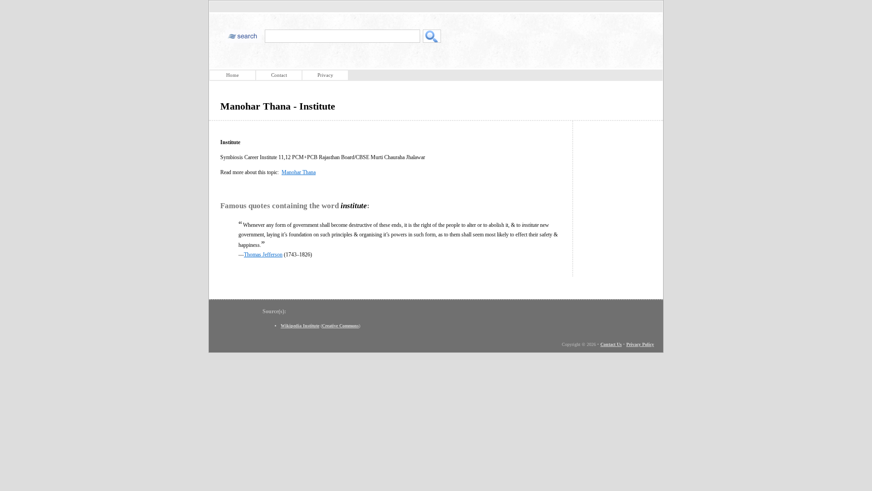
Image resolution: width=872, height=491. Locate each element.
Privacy (325, 75)
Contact (279, 75)
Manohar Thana (299, 172)
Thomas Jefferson (263, 254)
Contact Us (611, 344)
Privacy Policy (640, 344)
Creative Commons (340, 325)
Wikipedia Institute (300, 325)
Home (232, 75)
